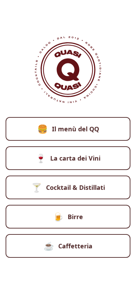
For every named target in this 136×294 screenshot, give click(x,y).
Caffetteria (68, 246)
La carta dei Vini (68, 158)
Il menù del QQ (68, 128)
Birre (68, 216)
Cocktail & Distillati (68, 187)
